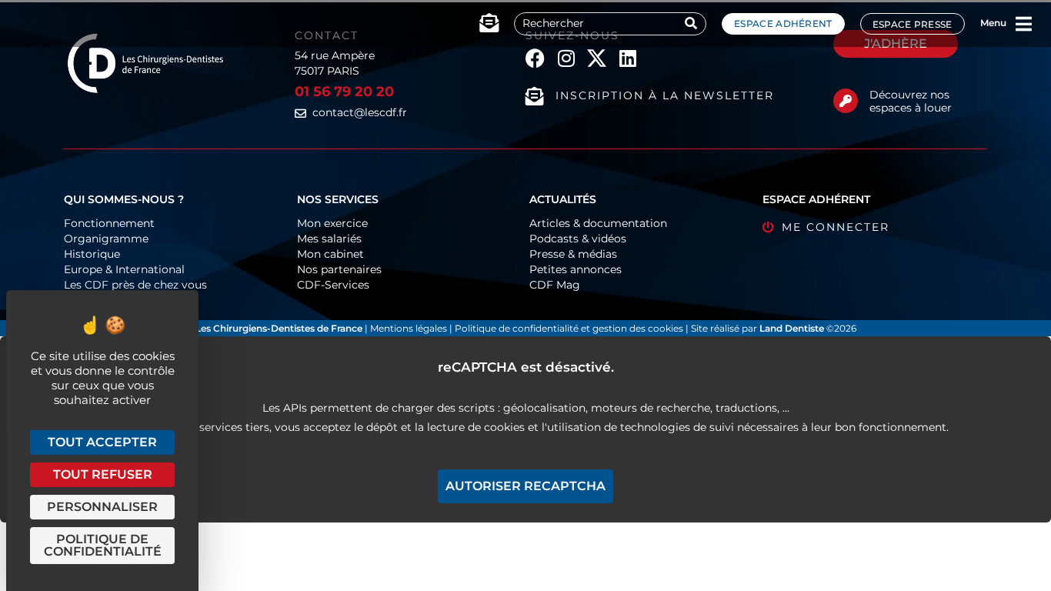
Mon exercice (332, 223)
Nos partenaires (339, 269)
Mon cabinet (330, 254)
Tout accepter (102, 442)
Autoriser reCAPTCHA (525, 486)
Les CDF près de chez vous (135, 285)
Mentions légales (409, 328)
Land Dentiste (791, 328)
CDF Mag (554, 285)
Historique (92, 254)
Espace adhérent (783, 23)
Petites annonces (575, 269)
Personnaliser (102, 506)
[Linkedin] (627, 58)
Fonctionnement (109, 223)
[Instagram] (566, 58)
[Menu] (1024, 24)
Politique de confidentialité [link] (103, 545)
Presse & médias (573, 254)
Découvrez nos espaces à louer (910, 101)
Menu (993, 22)
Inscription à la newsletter (665, 95)
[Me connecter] (768, 227)
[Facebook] (535, 58)
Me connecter (835, 227)
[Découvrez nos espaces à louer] (845, 100)
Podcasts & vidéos (577, 238)
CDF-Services (333, 285)
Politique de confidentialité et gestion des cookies (569, 328)
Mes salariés (329, 238)
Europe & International (124, 269)
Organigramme (106, 238)
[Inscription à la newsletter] (535, 96)
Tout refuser (102, 474)
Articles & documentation (598, 223)
